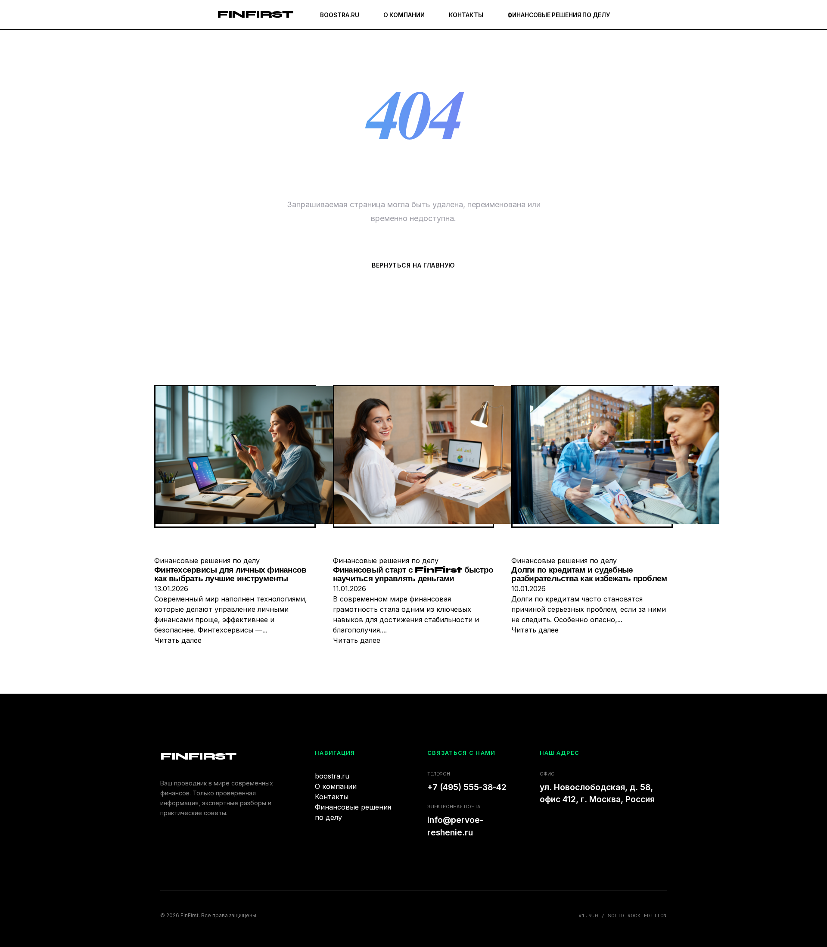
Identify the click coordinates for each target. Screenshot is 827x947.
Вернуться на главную (413, 265)
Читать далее (178, 640)
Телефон (438, 774)
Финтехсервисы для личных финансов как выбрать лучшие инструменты (230, 574)
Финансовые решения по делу (558, 15)
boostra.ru (339, 15)
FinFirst (254, 14)
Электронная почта (453, 807)
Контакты (466, 15)
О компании (404, 15)
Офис (547, 774)
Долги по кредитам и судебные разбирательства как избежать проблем (589, 574)
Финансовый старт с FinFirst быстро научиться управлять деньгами (413, 574)
